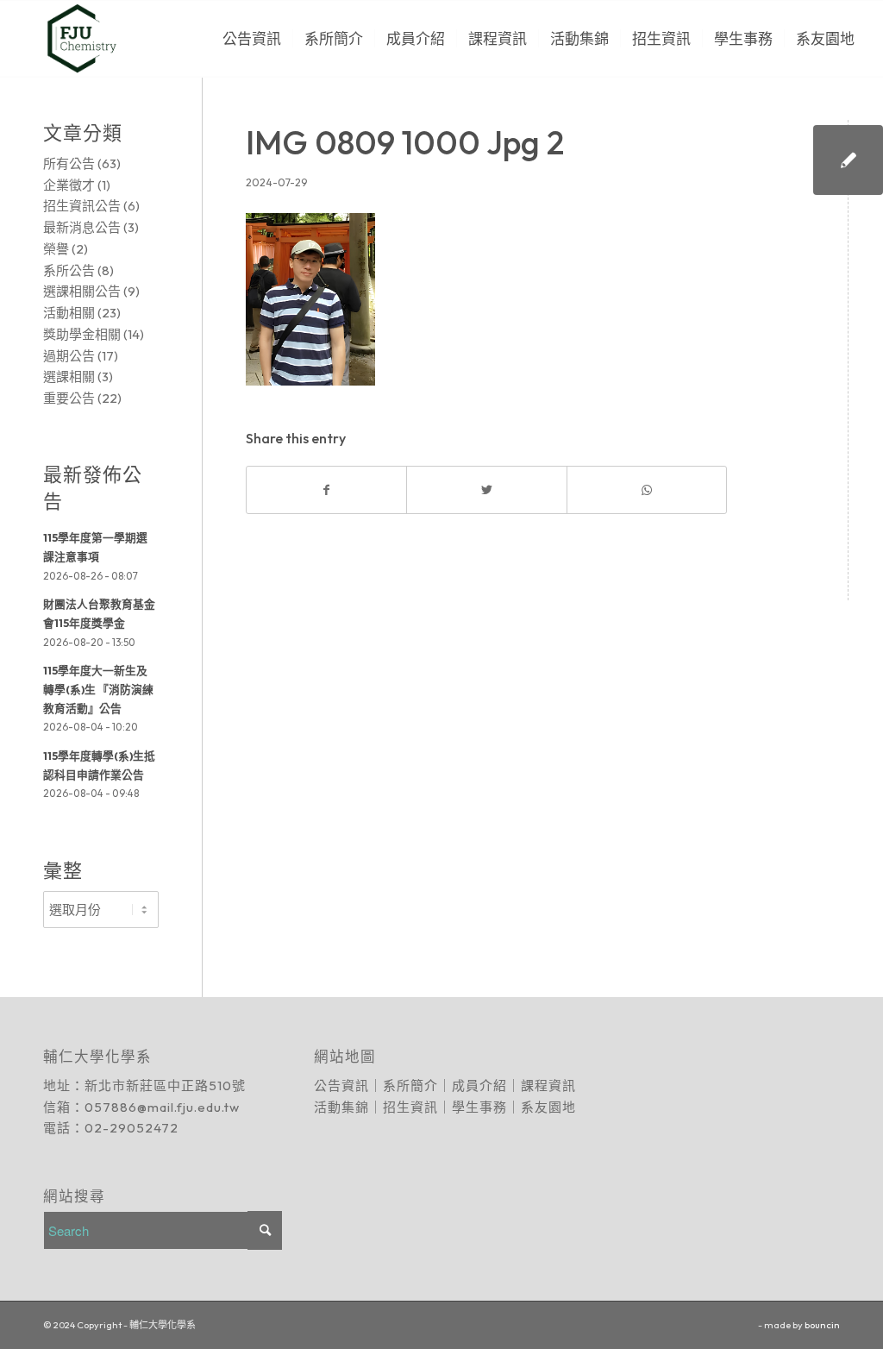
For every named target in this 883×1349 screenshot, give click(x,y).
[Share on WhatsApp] (646, 490)
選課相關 (69, 376)
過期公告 (69, 356)
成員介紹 (479, 1085)
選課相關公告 (82, 291)
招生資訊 (410, 1107)
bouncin (822, 1325)
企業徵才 (69, 185)
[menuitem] (251, 39)
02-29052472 (131, 1128)
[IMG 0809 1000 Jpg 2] (848, 160)
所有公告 (69, 163)
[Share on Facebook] (326, 490)
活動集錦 (341, 1107)
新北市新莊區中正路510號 (165, 1085)
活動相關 (69, 312)
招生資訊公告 (82, 206)
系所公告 (69, 270)
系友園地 (548, 1107)
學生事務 (479, 1107)
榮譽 (56, 249)
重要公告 (69, 398)
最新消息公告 (82, 227)
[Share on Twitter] (486, 490)
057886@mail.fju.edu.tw (162, 1107)
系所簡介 (410, 1085)
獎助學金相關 (82, 334)
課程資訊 (548, 1085)
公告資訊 (341, 1085)
